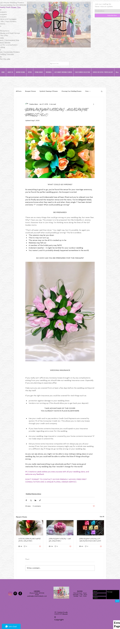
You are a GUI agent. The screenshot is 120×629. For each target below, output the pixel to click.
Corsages (12, 19)
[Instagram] (10, 593)
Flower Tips (16, 7)
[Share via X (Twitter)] (31, 500)
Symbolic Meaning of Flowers (49, 91)
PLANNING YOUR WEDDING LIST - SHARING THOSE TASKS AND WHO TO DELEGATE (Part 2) (90, 540)
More (86, 91)
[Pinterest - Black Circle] (15, 593)
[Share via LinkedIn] (35, 500)
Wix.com (65, 614)
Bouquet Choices (30, 91)
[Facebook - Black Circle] (20, 593)
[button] (102, 91)
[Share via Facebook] (26, 500)
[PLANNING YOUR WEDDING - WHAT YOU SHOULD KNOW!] (60, 527)
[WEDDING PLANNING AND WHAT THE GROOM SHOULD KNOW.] (29, 527)
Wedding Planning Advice (33, 494)
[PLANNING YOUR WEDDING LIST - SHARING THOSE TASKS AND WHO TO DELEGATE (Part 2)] (90, 527)
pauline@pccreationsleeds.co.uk (37, 596)
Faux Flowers (10, 21)
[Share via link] (40, 500)
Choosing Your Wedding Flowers (71, 91)
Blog (3, 47)
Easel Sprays (14, 33)
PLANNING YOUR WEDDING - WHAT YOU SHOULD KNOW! (60, 540)
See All (102, 516)
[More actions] (93, 104)
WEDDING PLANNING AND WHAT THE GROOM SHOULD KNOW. (29, 540)
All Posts (18, 91)
